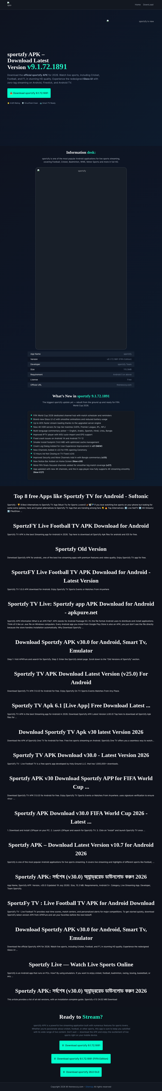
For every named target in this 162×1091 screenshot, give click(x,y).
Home (138, 4)
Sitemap (89, 1087)
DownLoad (148, 4)
